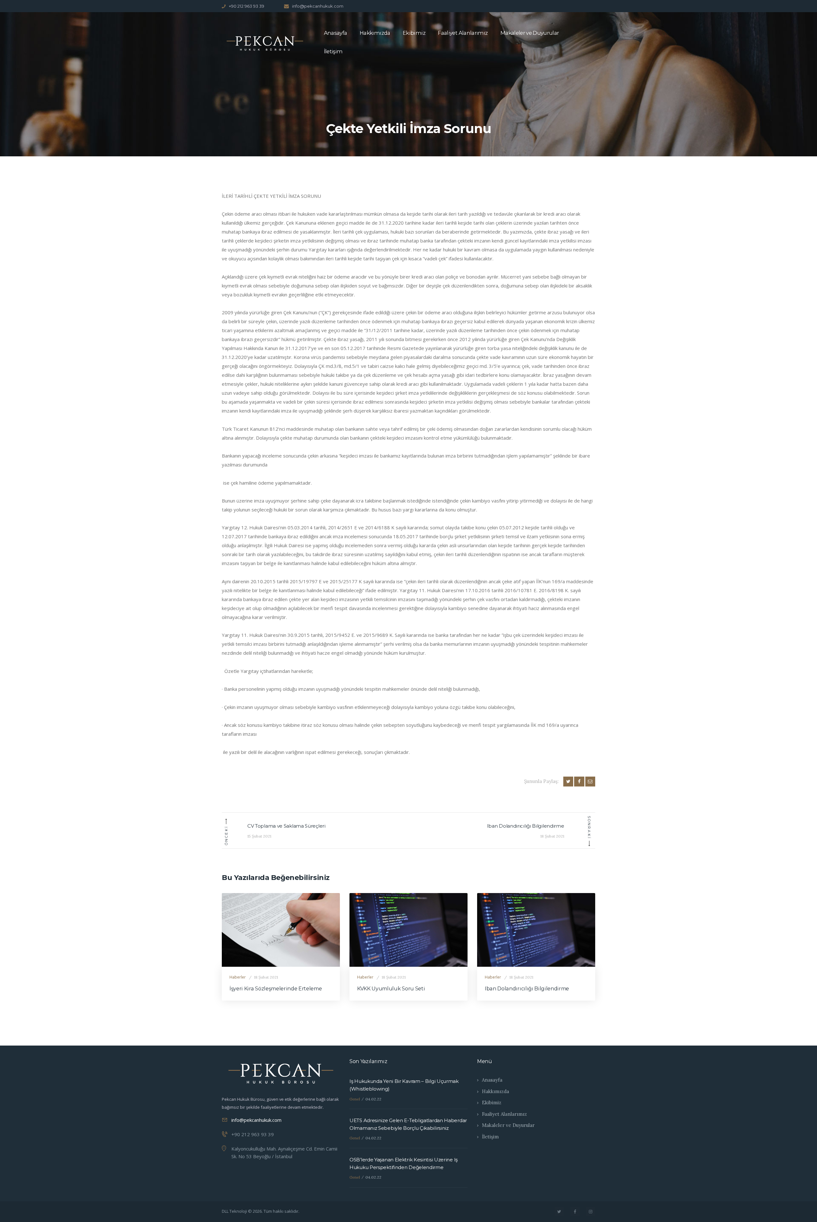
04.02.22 (373, 1099)
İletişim (490, 1137)
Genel (354, 1099)
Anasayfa (492, 1080)
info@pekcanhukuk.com (256, 1120)
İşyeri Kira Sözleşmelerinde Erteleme (275, 989)
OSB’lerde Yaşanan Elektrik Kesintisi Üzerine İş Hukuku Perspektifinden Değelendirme (403, 1163)
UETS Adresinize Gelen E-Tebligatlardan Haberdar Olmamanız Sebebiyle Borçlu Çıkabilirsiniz (408, 1124)
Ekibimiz (491, 1102)
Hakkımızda (495, 1091)
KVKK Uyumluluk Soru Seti (391, 989)
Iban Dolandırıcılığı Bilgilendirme (527, 989)
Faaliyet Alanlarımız (504, 1114)
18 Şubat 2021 (266, 977)
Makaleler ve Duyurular (508, 1125)
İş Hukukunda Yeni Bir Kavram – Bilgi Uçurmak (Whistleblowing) (404, 1085)
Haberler (237, 977)
